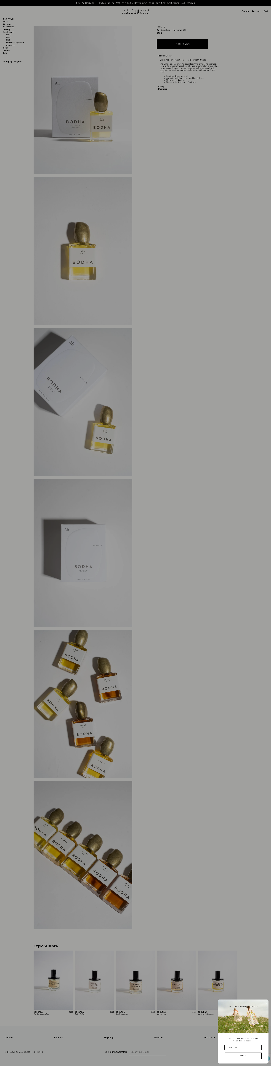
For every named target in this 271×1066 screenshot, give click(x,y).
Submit (243, 1056)
